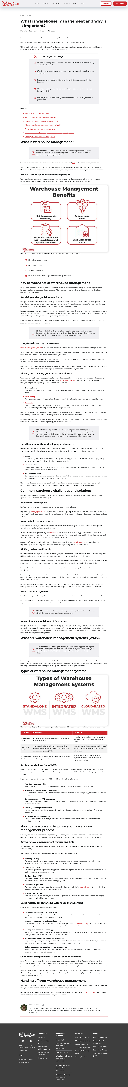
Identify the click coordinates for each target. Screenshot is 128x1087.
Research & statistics (82, 1038)
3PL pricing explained (82, 1048)
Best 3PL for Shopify (100, 1047)
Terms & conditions (26, 1059)
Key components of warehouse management (41, 117)
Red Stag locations (81, 1057)
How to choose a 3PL (82, 1044)
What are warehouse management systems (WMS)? (43, 125)
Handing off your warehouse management (40, 137)
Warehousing (25, 16)
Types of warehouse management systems (40, 129)
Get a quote (120, 3)
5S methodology (83, 924)
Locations (46, 3)
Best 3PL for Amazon (100, 1050)
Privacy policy (24, 1062)
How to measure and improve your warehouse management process (49, 133)
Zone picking (29, 403)
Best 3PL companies (100, 1038)
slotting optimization (38, 512)
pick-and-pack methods (68, 380)
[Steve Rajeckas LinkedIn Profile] (43, 1005)
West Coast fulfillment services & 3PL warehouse (64, 1058)
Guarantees (56, 3)
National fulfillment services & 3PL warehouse (63, 1077)
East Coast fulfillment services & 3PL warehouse (63, 1045)
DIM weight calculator (82, 1041)
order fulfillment (85, 887)
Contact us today (89, 992)
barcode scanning (79, 542)
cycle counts (53, 533)
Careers (82, 3)
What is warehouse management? (37, 113)
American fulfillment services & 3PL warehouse (63, 1067)
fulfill (73, 163)
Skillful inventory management (31, 348)
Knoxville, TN (60, 1040)
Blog (74, 3)
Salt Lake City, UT (62, 1053)
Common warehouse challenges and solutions (41, 121)
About (37, 3)
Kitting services (43, 1058)
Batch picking (30, 397)
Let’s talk (106, 3)
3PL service (41, 1038)
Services (66, 3)
